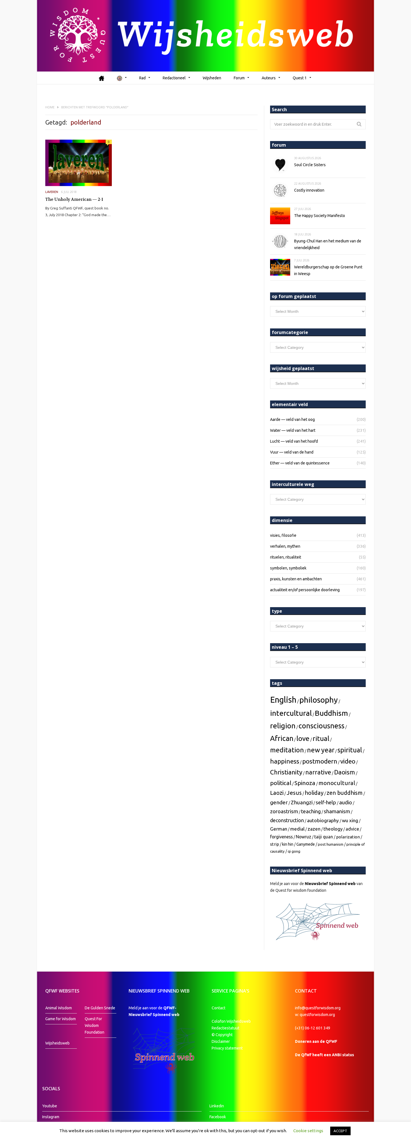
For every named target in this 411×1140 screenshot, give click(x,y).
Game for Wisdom (60, 1019)
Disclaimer (221, 1041)
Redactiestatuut (226, 1028)
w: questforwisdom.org (315, 1014)
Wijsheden (212, 78)
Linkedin (216, 1106)
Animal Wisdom (58, 1008)
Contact (218, 1008)
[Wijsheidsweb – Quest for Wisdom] (205, 36)
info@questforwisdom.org (318, 1008)
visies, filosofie (283, 535)
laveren (51, 192)
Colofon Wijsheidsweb (231, 1021)
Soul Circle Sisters (310, 165)
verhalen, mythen (285, 546)
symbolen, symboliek (288, 568)
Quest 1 (300, 78)
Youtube (49, 1106)
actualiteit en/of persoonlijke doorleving (305, 590)
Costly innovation (309, 190)
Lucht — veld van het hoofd (294, 441)
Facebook (217, 1117)
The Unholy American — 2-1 (74, 199)
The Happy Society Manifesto (319, 215)
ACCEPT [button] (340, 1131)
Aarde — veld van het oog (292, 419)
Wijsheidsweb (57, 1043)
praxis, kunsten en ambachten (296, 579)
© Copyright (222, 1034)
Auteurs (269, 78)
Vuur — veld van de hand (291, 452)
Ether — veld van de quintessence (300, 463)
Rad (142, 78)
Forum (239, 78)
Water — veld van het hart (292, 430)
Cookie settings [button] (308, 1130)
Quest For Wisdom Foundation (94, 1025)
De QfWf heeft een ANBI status (324, 1055)
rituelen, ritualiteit (285, 557)
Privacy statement (227, 1048)
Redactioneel (174, 78)
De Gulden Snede (100, 1008)
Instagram (50, 1117)
